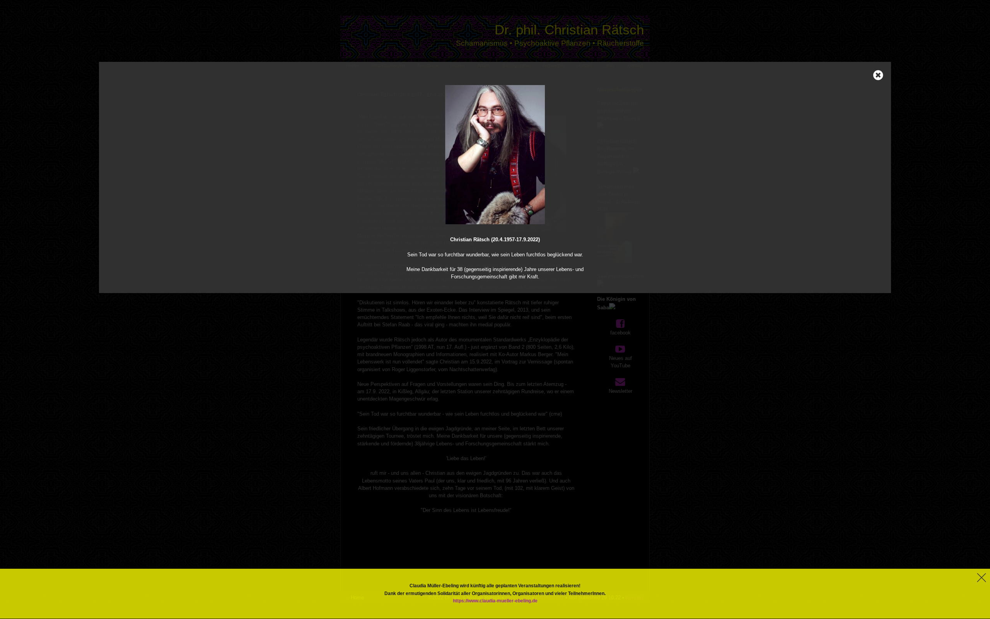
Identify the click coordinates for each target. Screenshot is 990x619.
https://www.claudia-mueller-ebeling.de (495, 601)
